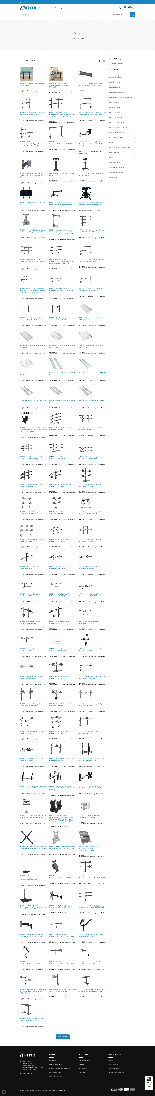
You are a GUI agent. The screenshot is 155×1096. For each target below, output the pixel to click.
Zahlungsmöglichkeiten (115, 1068)
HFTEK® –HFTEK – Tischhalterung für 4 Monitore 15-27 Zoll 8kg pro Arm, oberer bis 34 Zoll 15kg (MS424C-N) (32, 290)
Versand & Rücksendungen (116, 1072)
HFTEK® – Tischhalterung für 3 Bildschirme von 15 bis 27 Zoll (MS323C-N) (62, 290)
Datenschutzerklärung (55, 1064)
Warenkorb (82, 1064)
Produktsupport (113, 1064)
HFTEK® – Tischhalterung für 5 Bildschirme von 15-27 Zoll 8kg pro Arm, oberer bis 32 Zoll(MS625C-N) (62, 261)
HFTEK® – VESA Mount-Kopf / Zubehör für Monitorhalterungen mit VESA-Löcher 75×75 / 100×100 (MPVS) (33, 429)
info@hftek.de (26, 2)
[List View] (104, 61)
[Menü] (152, 1077)
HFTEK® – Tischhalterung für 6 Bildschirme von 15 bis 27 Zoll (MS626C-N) (32, 261)
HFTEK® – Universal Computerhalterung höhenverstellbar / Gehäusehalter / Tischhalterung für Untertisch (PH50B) (62, 232)
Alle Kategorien (117, 15)
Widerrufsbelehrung (55, 1072)
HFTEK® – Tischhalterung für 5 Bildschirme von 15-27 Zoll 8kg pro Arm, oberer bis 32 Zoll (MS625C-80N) (62, 114)
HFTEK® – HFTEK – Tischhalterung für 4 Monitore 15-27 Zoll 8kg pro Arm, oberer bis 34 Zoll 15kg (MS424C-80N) (33, 144)
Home (41, 8)
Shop (47, 8)
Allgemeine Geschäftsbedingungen (59, 1068)
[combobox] (122, 63)
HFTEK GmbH (24, 1090)
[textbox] (122, 63)
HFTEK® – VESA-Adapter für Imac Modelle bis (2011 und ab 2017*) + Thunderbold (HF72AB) (90, 848)
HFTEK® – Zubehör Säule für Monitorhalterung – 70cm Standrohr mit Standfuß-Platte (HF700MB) (33, 877)
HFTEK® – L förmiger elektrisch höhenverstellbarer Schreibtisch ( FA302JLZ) (59, 85)
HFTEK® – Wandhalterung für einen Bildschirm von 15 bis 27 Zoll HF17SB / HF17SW (91, 144)
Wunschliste (82, 1072)
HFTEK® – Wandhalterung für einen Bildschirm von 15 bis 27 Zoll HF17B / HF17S (31, 175)
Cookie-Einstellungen (55, 1076)
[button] (4, 1092)
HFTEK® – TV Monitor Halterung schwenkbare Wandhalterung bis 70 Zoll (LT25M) (62, 788)
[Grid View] (99, 61)
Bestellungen (83, 1068)
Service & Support (58, 8)
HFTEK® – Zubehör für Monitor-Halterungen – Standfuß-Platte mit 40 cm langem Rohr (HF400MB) (33, 907)
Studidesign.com (61, 1090)
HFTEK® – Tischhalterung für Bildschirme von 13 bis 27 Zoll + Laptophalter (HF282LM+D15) (33, 991)
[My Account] (120, 8)
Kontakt (69, 8)
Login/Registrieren (84, 1060)
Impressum (52, 1060)
